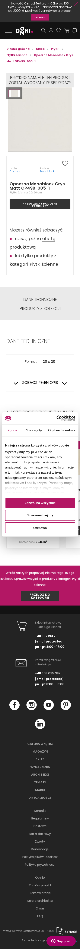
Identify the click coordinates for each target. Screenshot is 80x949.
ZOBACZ (40, 17)
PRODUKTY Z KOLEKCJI (40, 308)
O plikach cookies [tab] (61, 430)
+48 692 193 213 (46, 636)
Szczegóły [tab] (34, 430)
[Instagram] (31, 709)
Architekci (40, 774)
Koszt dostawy (40, 834)
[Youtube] (49, 709)
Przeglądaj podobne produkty (40, 205)
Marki (40, 790)
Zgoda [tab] (12, 430)
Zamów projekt (40, 885)
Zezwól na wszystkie (40, 502)
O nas (40, 908)
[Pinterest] (66, 709)
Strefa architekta (40, 901)
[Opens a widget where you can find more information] (61, 941)
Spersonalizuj (37, 515)
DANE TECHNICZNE (40, 299)
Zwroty (40, 841)
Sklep (40, 759)
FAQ (40, 916)
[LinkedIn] (40, 728)
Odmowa (40, 528)
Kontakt (40, 811)
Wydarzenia (40, 767)
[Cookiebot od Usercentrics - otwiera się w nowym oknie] (57, 418)
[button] (14, 93)
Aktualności (40, 798)
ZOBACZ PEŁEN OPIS (40, 382)
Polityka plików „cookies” (40, 857)
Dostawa (40, 826)
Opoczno (15, 171)
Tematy (40, 782)
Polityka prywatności (40, 864)
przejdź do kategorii (40, 596)
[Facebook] (14, 709)
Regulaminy (40, 818)
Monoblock (47, 171)
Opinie (40, 877)
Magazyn (40, 751)
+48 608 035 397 (48, 673)
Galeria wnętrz (40, 744)
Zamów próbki (40, 893)
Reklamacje (40, 849)
